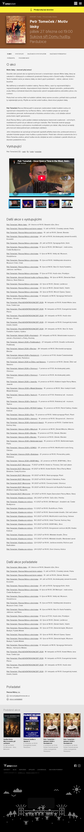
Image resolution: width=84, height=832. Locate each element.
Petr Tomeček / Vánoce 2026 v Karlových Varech (25, 422)
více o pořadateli (16, 699)
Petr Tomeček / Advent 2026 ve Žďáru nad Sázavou (26, 362)
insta (32, 152)
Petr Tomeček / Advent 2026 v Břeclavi (21, 349)
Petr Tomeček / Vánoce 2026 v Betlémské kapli (25, 441)
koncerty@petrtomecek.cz (20, 696)
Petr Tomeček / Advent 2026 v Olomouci (22, 368)
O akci (9, 54)
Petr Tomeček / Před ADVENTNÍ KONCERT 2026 (25, 302)
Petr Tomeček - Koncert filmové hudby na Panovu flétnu (28, 277)
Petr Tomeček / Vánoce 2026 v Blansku (21, 433)
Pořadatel (11, 58)
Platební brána (30, 773)
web (24, 152)
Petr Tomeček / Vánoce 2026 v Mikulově (22, 429)
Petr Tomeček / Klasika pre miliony (20, 549)
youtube (38, 152)
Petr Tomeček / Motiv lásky (17, 225)
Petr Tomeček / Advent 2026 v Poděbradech (23, 342)
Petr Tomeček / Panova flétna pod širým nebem (24, 229)
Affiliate (32, 770)
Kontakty (7, 770)
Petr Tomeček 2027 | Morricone (18, 465)
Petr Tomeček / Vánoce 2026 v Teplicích (22, 395)
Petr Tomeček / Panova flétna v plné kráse (22, 236)
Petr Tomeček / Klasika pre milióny (20, 535)
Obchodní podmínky (56, 770)
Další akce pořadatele (58, 54)
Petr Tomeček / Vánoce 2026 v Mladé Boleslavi (24, 388)
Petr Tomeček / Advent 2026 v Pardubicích (23, 355)
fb (28, 152)
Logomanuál (41, 770)
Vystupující (19, 54)
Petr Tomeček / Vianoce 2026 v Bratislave (22, 454)
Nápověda (22, 770)
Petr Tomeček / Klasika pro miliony (20, 498)
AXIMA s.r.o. (21, 773)
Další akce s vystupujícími (36, 54)
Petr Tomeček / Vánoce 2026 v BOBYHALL (23, 461)
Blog (14, 770)
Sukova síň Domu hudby (50, 37)
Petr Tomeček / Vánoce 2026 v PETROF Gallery (25, 408)
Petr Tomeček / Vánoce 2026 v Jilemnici (22, 419)
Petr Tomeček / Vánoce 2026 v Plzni (20, 415)
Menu (80, 3)
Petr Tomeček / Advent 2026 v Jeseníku (22, 382)
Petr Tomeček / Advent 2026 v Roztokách (22, 335)
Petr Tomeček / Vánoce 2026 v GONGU (22, 448)
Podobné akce (24, 58)
